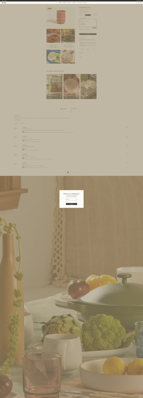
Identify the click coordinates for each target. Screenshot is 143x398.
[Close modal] (82, 191)
